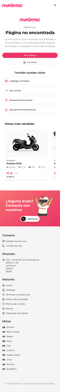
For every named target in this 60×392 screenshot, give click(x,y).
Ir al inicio (32, 62)
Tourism (10, 364)
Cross (9, 359)
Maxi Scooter (13, 331)
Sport (9, 341)
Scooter (10, 327)
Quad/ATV (11, 369)
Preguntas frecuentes (20, 100)
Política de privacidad (17, 299)
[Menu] (55, 5)
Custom (10, 350)
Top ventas (15, 90)
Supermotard (13, 355)
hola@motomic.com (16, 241)
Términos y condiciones (18, 294)
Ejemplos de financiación (22, 109)
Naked (9, 336)
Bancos (9, 308)
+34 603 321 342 (14, 246)
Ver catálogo (30, 55)
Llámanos (33, 219)
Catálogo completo (19, 81)
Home (9, 285)
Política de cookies (15, 304)
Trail (8, 345)
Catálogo (10, 290)
